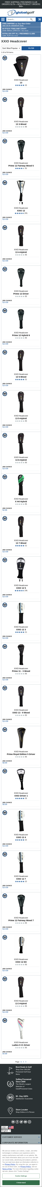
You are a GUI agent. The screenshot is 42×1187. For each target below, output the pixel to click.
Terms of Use (7, 1169)
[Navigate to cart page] (38, 19)
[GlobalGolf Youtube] (25, 1122)
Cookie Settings (21, 1176)
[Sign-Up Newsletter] (13, 1122)
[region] (21, 1165)
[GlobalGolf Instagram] (29, 1122)
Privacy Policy (10, 1164)
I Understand (21, 1182)
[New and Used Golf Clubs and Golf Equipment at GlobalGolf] (21, 15)
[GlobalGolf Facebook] (17, 1122)
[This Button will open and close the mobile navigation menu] (2, 19)
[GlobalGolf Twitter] (21, 1122)
